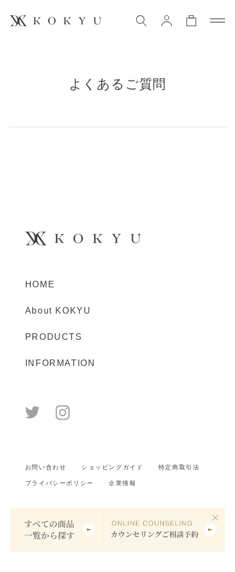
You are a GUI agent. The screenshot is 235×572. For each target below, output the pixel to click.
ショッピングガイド (112, 467)
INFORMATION (60, 363)
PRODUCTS (54, 336)
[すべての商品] (56, 530)
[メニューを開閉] (217, 20)
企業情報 (122, 483)
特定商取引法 (179, 467)
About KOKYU (58, 310)
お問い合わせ (46, 467)
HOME (40, 284)
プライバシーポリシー (59, 483)
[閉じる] (216, 517)
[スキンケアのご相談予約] (164, 530)
